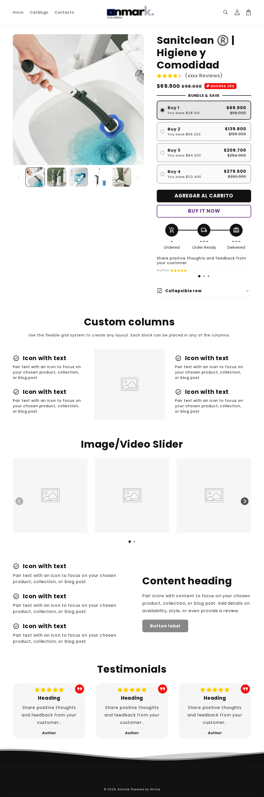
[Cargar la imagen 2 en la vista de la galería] (56, 177)
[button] (226, 12)
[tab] (199, 276)
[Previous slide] (19, 501)
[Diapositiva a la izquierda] (18, 177)
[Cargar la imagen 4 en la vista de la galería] (100, 177)
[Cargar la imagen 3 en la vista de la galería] (78, 177)
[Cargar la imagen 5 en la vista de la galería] (121, 177)
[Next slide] (245, 501)
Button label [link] (165, 626)
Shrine (155, 789)
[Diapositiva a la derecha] (138, 177)
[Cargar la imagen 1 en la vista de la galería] (35, 177)
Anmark (124, 789)
